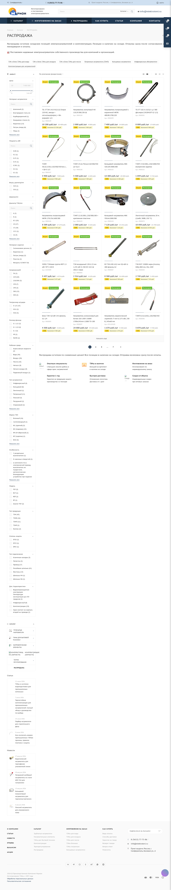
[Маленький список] (143, 74)
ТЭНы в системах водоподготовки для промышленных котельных (23, 726)
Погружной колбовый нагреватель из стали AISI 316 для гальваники (23, 817)
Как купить (107, 867)
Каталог (37, 867)
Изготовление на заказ (76, 867)
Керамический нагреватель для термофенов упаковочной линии (22, 801)
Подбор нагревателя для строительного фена (23, 762)
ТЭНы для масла (72, 878)
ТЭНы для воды (72, 872)
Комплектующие (40, 881)
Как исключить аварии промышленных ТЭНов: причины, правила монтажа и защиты (24, 777)
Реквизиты (106, 888)
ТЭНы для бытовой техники (44, 878)
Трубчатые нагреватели (43, 872)
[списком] (159, 74)
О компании (12, 867)
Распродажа (38, 888)
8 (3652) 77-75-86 (55, 3)
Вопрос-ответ (107, 885)
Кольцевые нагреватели (75, 888)
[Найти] (132, 11)
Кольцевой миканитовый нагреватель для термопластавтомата (23, 833)
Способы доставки (109, 875)
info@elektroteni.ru (150, 11)
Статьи (10, 713)
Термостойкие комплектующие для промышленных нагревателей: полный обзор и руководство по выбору (24, 744)
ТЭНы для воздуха (73, 875)
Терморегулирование (42, 885)
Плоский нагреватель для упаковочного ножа (23, 848)
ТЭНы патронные (72, 885)
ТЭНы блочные (72, 881)
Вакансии (11, 886)
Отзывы (10, 881)
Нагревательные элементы (44, 875)
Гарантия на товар (109, 878)
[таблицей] (163, 74)
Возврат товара (108, 881)
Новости (11, 788)
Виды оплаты (107, 872)
